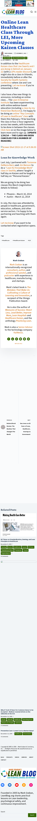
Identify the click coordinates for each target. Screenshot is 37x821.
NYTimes (31, 547)
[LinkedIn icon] (12, 339)
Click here (5, 130)
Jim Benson (25, 165)
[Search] (32, 12)
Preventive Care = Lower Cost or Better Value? (17, 731)
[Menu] (35, 12)
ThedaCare (18, 550)
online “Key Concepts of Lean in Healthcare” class (17, 115)
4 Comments (4, 556)
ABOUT (31, 757)
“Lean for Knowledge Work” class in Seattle (17, 169)
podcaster (9, 275)
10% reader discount (21, 71)
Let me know (19, 85)
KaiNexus (18, 332)
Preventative (27, 734)
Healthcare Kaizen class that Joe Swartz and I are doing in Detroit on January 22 (17, 67)
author (22, 270)
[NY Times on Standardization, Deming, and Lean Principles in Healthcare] (18, 525)
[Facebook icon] (8, 339)
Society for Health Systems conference (14, 81)
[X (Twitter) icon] (20, 339)
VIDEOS (17, 757)
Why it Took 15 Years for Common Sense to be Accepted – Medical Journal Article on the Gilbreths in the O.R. (17, 712)
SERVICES (24, 757)
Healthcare (7, 58)
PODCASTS (9, 757)
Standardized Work (7, 550)
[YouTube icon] (28, 339)
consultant (12, 270)
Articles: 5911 (18, 343)
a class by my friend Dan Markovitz (18, 109)
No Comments (7, 60)
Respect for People (7, 723)
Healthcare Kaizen (17, 58)
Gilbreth (10, 719)
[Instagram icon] (24, 339)
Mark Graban (16, 264)
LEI (26, 58)
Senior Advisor (25, 327)
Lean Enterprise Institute (14, 101)
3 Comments (4, 726)
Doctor (10, 547)
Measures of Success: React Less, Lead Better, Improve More (18, 312)
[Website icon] (16, 339)
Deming (4, 547)
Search (3, 812)
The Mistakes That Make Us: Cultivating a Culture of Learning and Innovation (18, 291)
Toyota (25, 550)
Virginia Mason (6, 553)
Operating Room (27, 719)
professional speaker (16, 273)
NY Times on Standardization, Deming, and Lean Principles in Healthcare (18, 540)
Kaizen (24, 547)
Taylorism (18, 723)
